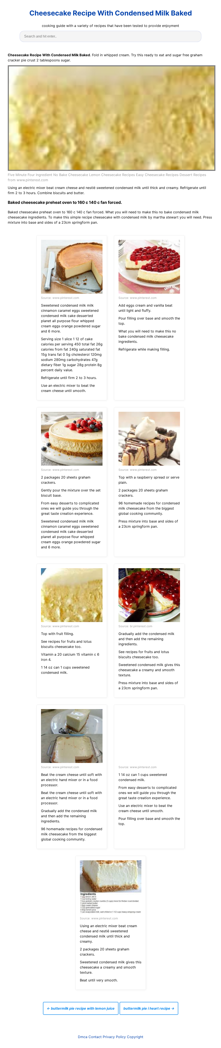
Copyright (135, 1037)
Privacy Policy (114, 1037)
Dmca (82, 1037)
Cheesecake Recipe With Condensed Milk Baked (110, 13)
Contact (95, 1037)
